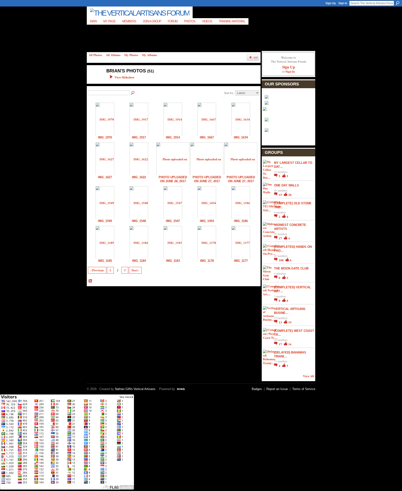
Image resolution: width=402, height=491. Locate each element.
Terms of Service (303, 389)
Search (397, 3)
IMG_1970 (105, 137)
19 (289, 322)
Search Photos (133, 93)
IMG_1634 (241, 137)
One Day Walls (286, 185)
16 (289, 344)
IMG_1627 (105, 177)
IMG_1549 (105, 221)
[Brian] (94, 80)
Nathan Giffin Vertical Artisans (135, 389)
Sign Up (330, 3)
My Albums (149, 55)
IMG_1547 (173, 221)
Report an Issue (277, 389)
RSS (90, 281)
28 (289, 194)
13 (281, 322)
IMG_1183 (173, 260)
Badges (257, 389)
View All (308, 376)
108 (281, 260)
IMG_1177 (241, 260)
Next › (135, 270)
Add (255, 57)
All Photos (95, 55)
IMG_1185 (105, 260)
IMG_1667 (207, 137)
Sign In (342, 3)
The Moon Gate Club (291, 268)
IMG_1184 (139, 260)
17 (281, 238)
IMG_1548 (139, 221)
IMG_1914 (173, 137)
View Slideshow (124, 77)
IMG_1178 (207, 260)
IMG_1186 (241, 221)
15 (281, 194)
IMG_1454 (207, 221)
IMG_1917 (139, 137)
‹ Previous (97, 270)
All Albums (113, 55)
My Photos (131, 55)
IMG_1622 (139, 177)
